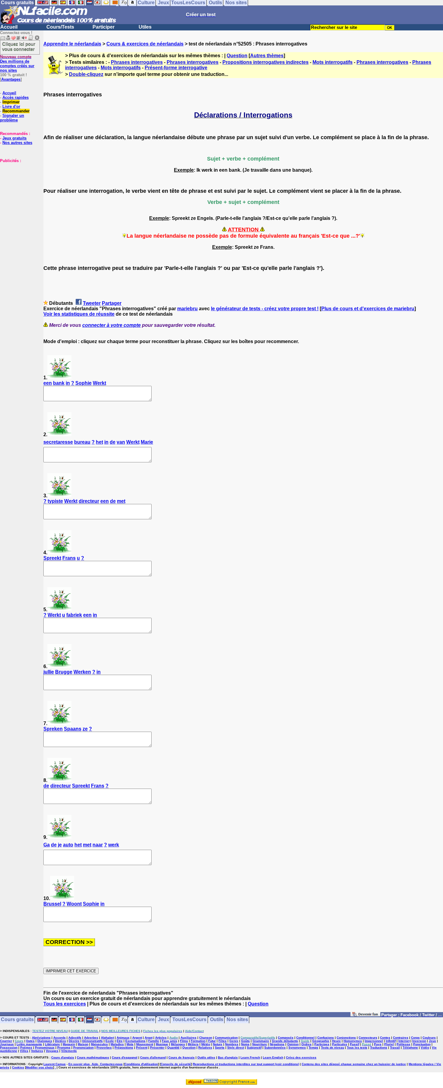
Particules (339, 1044)
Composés (286, 1037)
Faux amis (169, 1041)
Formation (198, 1041)
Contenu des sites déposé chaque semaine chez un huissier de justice (354, 1064)
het (99, 442)
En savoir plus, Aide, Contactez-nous (95, 1064)
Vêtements (69, 1050)
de (112, 442)
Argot (148, 1037)
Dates (30, 1041)
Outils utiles (206, 1057)
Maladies (117, 1044)
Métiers (193, 1044)
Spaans (72, 728)
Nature (217, 1044)
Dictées (60, 1041)
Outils (216, 1019)
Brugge (63, 671)
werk (113, 844)
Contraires (400, 1037)
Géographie (320, 1041)
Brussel (52, 903)
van (121, 442)
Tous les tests (357, 1047)
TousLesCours (189, 1019)
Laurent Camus (54, 1064)
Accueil (8, 27)
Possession (8, 1047)
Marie (147, 442)
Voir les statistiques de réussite (79, 314)
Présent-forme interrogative (176, 67)
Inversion (419, 1041)
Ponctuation (422, 1044)
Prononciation (83, 1047)
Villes (24, 1050)
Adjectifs (74, 1037)
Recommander (16, 111)
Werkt (99, 383)
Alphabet (107, 1037)
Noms (245, 1044)
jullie (48, 671)
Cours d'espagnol (124, 1057)
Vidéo (425, 1047)
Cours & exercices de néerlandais (145, 43)
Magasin (69, 1044)
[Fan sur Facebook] (365, 1015)
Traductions (378, 1047)
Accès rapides (15, 97)
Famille (153, 1041)
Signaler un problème (12, 117)
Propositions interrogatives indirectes (265, 62)
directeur (89, 501)
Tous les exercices (64, 1003)
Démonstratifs (92, 1041)
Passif (354, 1044)
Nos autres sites (17, 142)
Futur (212, 1041)
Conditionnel (305, 1037)
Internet (404, 1041)
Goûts (245, 1041)
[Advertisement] (18, 193)
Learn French (250, 1057)
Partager (111, 303)
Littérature (52, 1044)
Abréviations (41, 1037)
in (68, 383)
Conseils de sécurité (176, 1064)
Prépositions (124, 1047)
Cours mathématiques (93, 1057)
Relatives (205, 1047)
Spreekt (52, 558)
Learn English (273, 1057)
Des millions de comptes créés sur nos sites (17, 64)
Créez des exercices (301, 1057)
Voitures (37, 1050)
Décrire (74, 1041)
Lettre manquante (29, 1044)
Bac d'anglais (228, 1057)
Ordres (306, 1044)
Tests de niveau (332, 1047)
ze (85, 728)
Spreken (53, 728)
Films (184, 1041)
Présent (141, 1047)
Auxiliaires (188, 1037)
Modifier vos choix (39, 1067)
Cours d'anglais (62, 1057)
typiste (55, 501)
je (60, 844)
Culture (146, 1019)
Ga (46, 844)
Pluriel (389, 1044)
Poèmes (26, 1047)
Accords (59, 1037)
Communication (226, 1037)
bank (58, 383)
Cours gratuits (17, 1019)
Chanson (205, 1037)
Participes (321, 1044)
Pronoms (64, 1047)
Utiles (145, 27)
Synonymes (297, 1047)
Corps (415, 1037)
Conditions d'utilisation (141, 1064)
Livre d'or (11, 106)
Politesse (403, 1044)
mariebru (187, 308)
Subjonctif (254, 1047)
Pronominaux (45, 1047)
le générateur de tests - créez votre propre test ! (265, 308)
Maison (83, 1044)
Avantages (10, 79)
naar (98, 844)
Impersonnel (374, 1041)
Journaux (7, 1044)
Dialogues (44, 1041)
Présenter (157, 1047)
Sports (220, 1047)
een (47, 383)
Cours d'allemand (153, 1057)
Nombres (231, 1044)
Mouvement (144, 1044)
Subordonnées (275, 1047)
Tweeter (92, 303)
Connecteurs (368, 1037)
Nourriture (259, 1044)
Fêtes (222, 1041)
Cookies (18, 1067)
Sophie (83, 383)
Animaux (123, 1037)
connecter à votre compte (111, 325)
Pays (378, 1044)
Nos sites (237, 1019)
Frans (69, 558)
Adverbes (91, 1037)
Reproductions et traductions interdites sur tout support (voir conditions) (246, 1064)
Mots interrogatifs (333, 62)
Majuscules (99, 1044)
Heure (336, 1041)
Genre (233, 1041)
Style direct (235, 1047)
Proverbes (104, 1047)
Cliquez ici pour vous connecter (18, 46)
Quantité (173, 1047)
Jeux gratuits (14, 138)
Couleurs (429, 1037)
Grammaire (261, 1041)
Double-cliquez (86, 74)
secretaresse (58, 442)
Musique (162, 1044)
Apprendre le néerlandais (72, 43)
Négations (277, 1044)
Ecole (109, 1041)
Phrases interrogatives (137, 62)
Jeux (163, 1019)
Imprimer (11, 102)
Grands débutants (285, 1041)
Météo (205, 1044)
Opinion (293, 1044)
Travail (395, 1047)
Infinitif (391, 1041)
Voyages (52, 1050)
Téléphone (410, 1047)
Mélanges (178, 1044)
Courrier (6, 1041)
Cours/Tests (60, 27)
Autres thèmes (267, 55)
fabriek (74, 614)
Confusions (325, 1037)
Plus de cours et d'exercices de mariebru (367, 308)
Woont (74, 903)
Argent (137, 1037)
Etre (120, 1041)
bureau (82, 442)
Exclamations (135, 1041)
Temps (313, 1047)
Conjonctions (346, 1037)
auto (68, 844)
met (121, 501)
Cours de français (181, 1057)
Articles (161, 1037)
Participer (104, 27)
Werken (82, 671)
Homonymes (353, 1041)
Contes (385, 1037)
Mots (130, 1044)
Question (237, 55)
